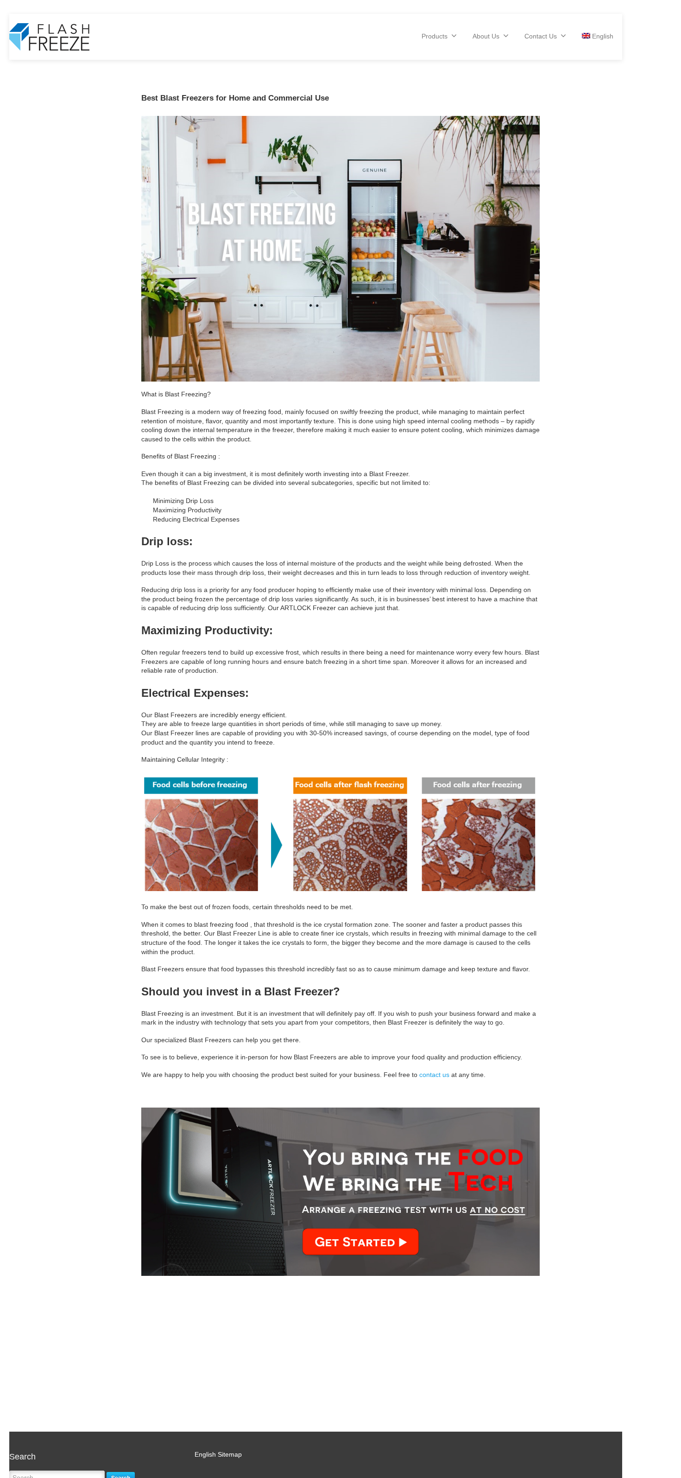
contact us (434, 1074)
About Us (486, 36)
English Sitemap (218, 1454)
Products (435, 36)
